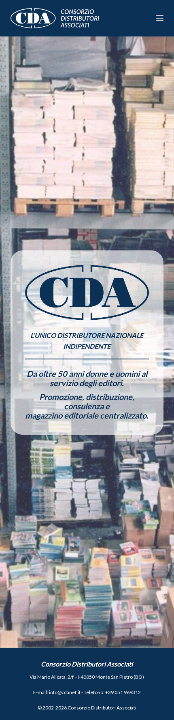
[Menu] (159, 18)
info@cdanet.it (65, 692)
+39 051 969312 (123, 692)
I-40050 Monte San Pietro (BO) (111, 677)
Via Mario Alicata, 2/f (52, 677)
